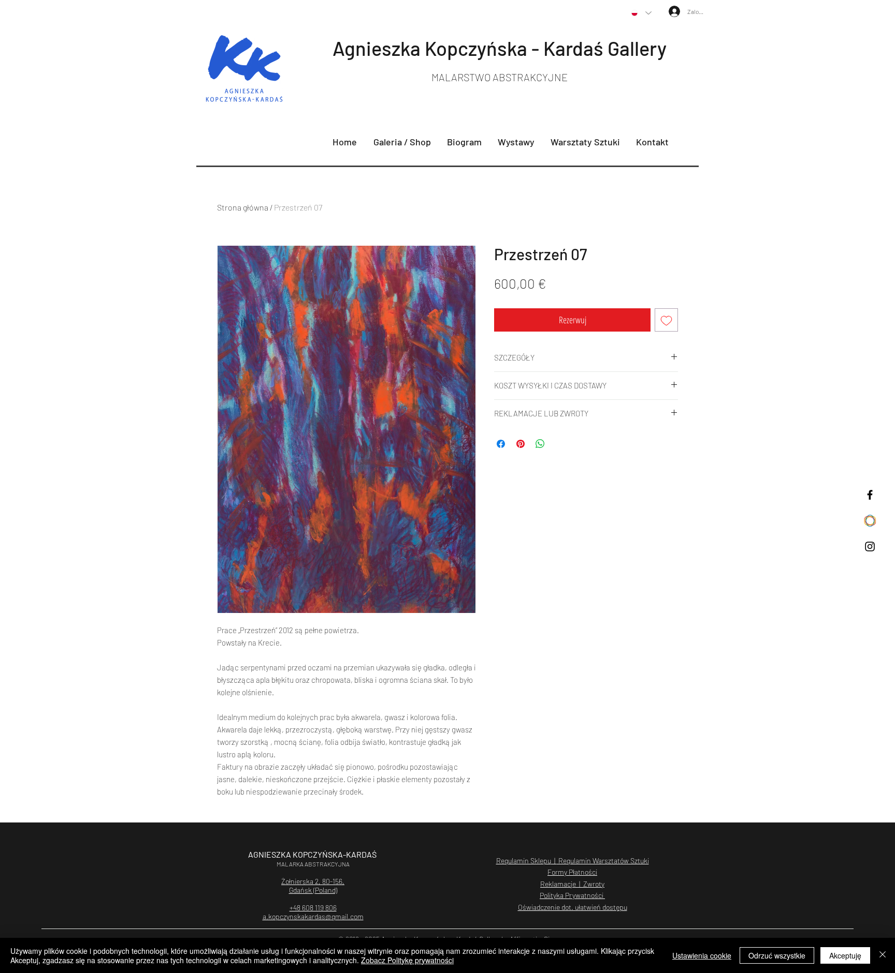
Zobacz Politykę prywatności (407, 960)
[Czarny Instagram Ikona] (869, 546)
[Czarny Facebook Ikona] (869, 494)
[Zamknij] (882, 955)
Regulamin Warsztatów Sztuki (603, 860)
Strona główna (242, 207)
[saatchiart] (869, 520)
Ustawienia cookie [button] (701, 955)
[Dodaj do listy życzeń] (666, 320)
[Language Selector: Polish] (641, 13)
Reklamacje (558, 883)
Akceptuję (845, 955)
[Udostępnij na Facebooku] (501, 444)
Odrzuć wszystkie (776, 955)
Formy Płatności (572, 871)
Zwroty (593, 883)
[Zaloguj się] (668, 11)
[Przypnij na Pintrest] (520, 444)
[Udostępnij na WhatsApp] (540, 444)
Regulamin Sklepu (523, 860)
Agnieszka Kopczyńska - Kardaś (470, 48)
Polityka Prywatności (572, 895)
